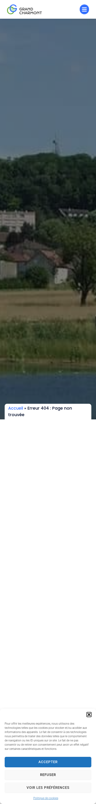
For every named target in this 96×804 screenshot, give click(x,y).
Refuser (48, 775)
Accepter (48, 762)
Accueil (15, 408)
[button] (89, 714)
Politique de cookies (45, 798)
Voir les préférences (48, 788)
